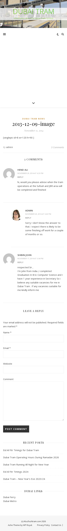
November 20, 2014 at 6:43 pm (38, 214)
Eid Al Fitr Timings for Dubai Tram (21, 450)
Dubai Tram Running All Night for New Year (26, 464)
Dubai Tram (33, 11)
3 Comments (57, 147)
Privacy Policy (43, 525)
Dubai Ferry (9, 497)
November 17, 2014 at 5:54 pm (30, 258)
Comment (8, 379)
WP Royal (27, 525)
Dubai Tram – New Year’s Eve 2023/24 (24, 478)
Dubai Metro (10, 501)
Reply (20, 177)
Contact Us (56, 525)
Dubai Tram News (33, 118)
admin (9, 147)
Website (7, 363)
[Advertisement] (33, 63)
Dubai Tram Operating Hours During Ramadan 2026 (31, 457)
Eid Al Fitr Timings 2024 (15, 471)
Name (7, 332)
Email (7, 348)
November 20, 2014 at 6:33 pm (30, 173)
